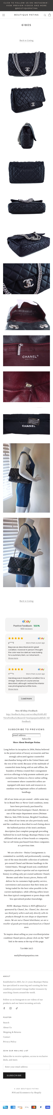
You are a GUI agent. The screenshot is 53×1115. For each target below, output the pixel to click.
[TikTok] (17, 1008)
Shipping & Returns (12, 1032)
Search (6, 1022)
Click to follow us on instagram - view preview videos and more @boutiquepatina (26, 5)
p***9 (11, 642)
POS (14, 1092)
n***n (11, 673)
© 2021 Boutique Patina (26, 1089)
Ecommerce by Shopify (30, 1092)
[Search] (45, 15)
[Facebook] (4, 1008)
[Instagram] (10, 1008)
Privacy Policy (9, 1041)
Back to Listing (26, 40)
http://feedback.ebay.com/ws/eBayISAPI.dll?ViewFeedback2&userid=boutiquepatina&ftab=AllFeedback (26, 718)
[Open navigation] (3, 15)
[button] (13, 658)
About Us (7, 1027)
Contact (6, 1037)
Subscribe (14, 1075)
